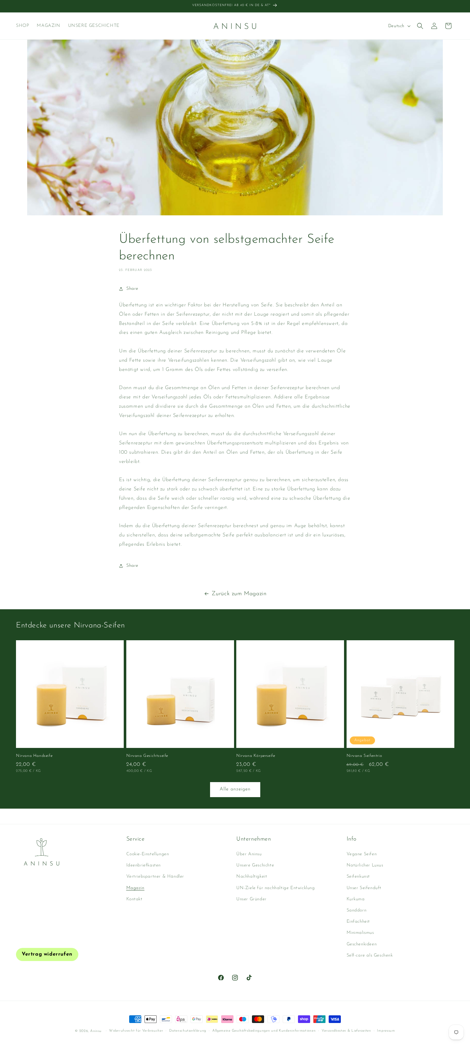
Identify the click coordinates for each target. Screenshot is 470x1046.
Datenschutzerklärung (187, 1031)
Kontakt (134, 899)
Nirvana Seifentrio (364, 756)
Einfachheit (358, 921)
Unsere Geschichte (255, 865)
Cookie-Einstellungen (147, 854)
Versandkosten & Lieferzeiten (346, 1031)
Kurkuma (356, 899)
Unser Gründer (251, 899)
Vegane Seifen (362, 854)
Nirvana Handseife (34, 756)
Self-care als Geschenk (370, 955)
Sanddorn (357, 910)
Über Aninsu (249, 854)
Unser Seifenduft (364, 888)
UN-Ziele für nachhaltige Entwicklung (275, 888)
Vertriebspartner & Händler (155, 876)
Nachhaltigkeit (251, 876)
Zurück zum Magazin (239, 594)
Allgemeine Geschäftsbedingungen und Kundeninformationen (264, 1031)
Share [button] (132, 288)
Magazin (135, 888)
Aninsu (96, 1031)
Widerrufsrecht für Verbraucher (136, 1031)
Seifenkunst (358, 876)
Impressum (386, 1031)
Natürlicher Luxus (365, 865)
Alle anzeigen (235, 789)
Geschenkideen (362, 944)
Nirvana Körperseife (255, 756)
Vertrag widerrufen (47, 954)
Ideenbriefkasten (143, 865)
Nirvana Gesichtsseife (147, 756)
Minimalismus (360, 933)
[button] (420, 26)
